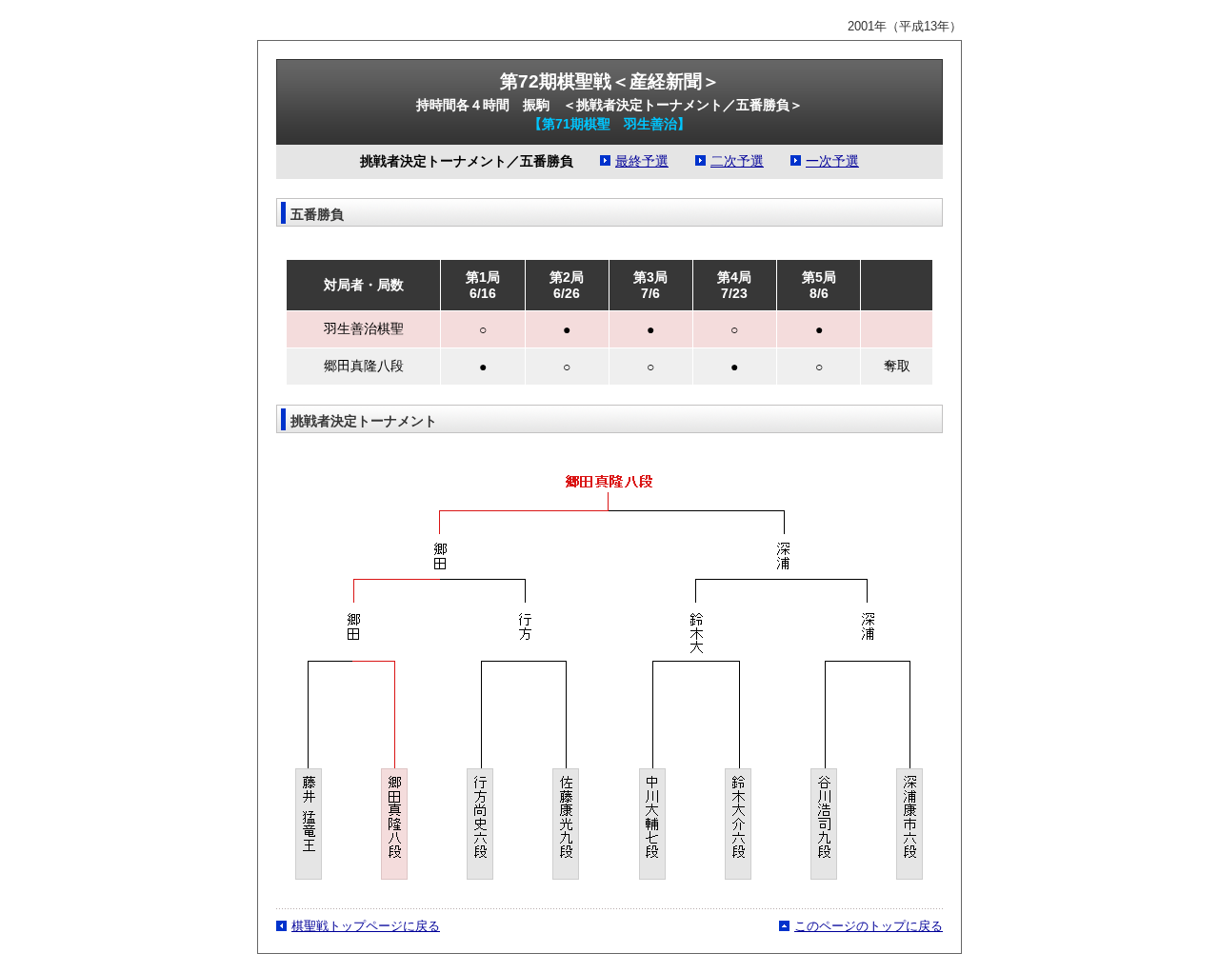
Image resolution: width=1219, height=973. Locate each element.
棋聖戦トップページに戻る (365, 926)
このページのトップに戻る (868, 926)
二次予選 (737, 161)
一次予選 (832, 161)
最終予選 (642, 161)
